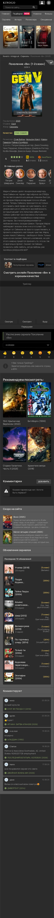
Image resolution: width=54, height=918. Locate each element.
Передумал (26, 326)
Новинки (37, 13)
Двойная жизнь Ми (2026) (21, 773)
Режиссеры (31, 19)
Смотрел (27, 321)
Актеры (18, 19)
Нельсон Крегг (33, 139)
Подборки (17, 13)
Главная (5, 13)
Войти (42, 3)
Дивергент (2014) (17, 788)
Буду (45, 321)
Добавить (43, 481)
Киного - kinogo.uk (11, 56)
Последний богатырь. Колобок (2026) (28, 757)
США (13, 123)
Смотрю (9, 321)
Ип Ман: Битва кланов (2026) (23, 724)
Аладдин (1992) (16, 739)
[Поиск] (34, 7)
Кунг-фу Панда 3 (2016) (19, 709)
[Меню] (48, 2)
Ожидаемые (46, 19)
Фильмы (48, 13)
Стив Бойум (19, 139)
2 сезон (10, 345)
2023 (18, 120)
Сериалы (6, 19)
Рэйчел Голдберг (20, 142)
